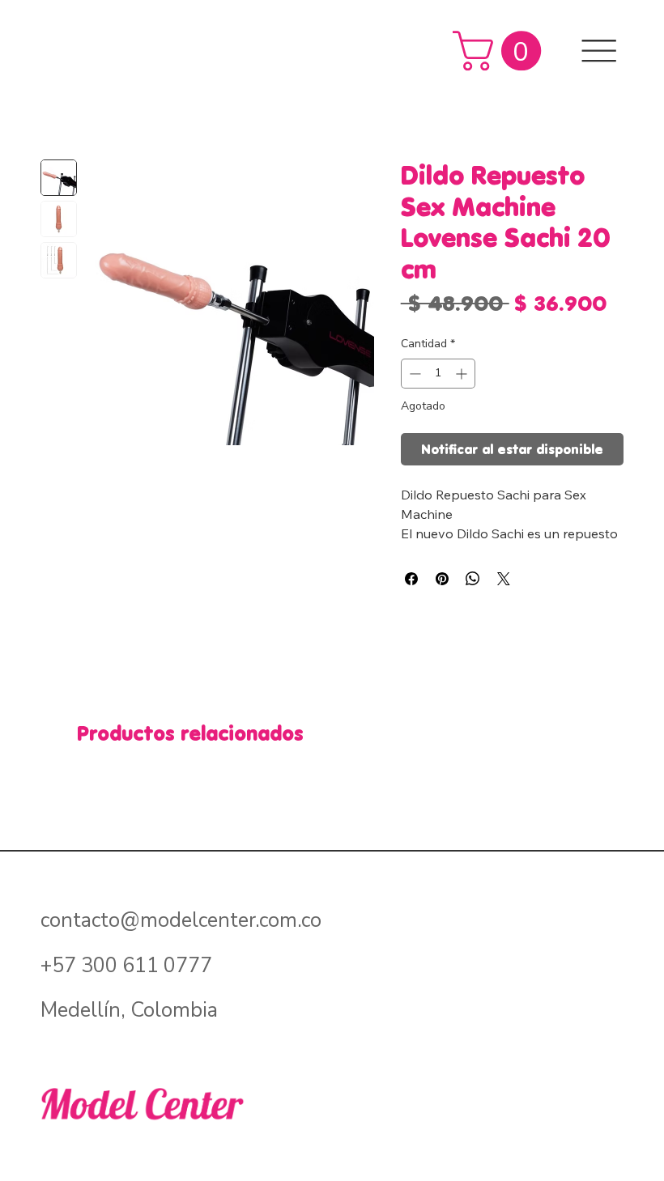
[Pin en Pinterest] (442, 578)
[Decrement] (413, 373)
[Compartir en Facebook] (411, 578)
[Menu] (598, 51)
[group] (331, 778)
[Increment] (463, 373)
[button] (502, 50)
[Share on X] (503, 578)
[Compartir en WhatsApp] (473, 578)
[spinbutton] (438, 373)
